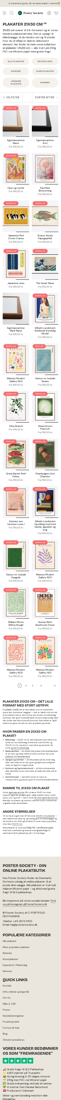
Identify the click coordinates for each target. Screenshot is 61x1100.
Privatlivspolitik (11, 1021)
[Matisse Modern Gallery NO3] (45, 555)
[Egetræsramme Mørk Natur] (16, 308)
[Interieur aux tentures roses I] (16, 502)
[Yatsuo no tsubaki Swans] (45, 359)
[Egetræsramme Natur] (16, 121)
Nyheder (7, 953)
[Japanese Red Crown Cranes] (16, 216)
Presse (6, 1009)
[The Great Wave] (45, 264)
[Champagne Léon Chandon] (45, 454)
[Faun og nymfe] (16, 168)
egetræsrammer (17, 792)
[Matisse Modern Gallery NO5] (16, 650)
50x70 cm (17, 824)
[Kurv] (56, 13)
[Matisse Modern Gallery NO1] (45, 650)
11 (41, 685)
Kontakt (7, 985)
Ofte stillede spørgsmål (16, 991)
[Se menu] (4, 13)
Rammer (7, 971)
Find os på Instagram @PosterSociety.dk (29, 902)
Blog (5, 1033)
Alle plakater (9, 941)
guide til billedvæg (20, 748)
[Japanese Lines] (16, 264)
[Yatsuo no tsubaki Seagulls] (16, 555)
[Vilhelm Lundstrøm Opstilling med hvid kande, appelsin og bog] (45, 502)
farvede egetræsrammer (46, 797)
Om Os (7, 997)
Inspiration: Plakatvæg (15, 965)
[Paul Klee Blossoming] (45, 168)
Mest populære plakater (16, 947)
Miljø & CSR (9, 1003)
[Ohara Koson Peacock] (45, 406)
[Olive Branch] (16, 406)
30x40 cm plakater (45, 816)
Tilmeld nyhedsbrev (13, 1039)
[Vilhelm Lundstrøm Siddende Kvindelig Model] (45, 308)
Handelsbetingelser (13, 1015)
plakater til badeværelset (17, 756)
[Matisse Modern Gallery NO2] (16, 359)
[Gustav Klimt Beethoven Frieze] (45, 603)
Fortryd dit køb (11, 1027)
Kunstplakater (10, 959)
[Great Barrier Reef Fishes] (16, 454)
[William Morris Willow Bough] (16, 603)
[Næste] (51, 685)
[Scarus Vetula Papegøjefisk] (45, 216)
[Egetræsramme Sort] (45, 121)
